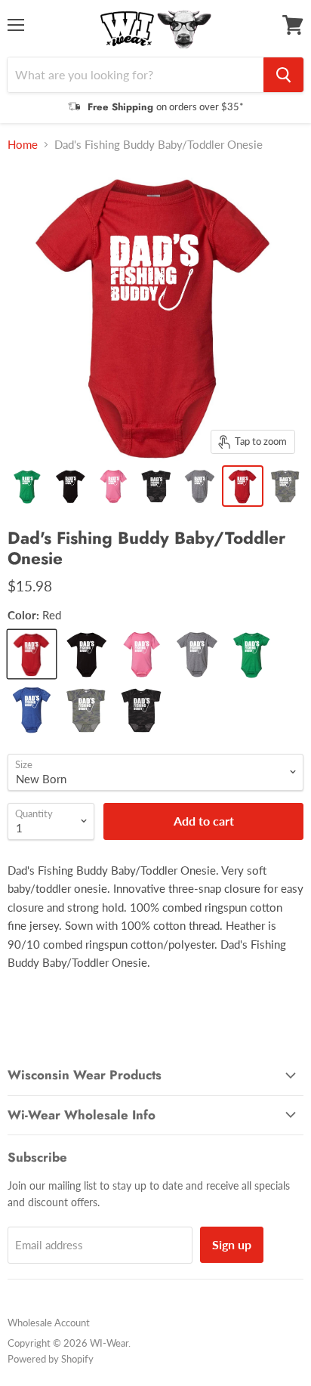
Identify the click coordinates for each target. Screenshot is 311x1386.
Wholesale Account (49, 1323)
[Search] (283, 74)
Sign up (231, 1244)
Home (23, 144)
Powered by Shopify (51, 1359)
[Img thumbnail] (27, 486)
